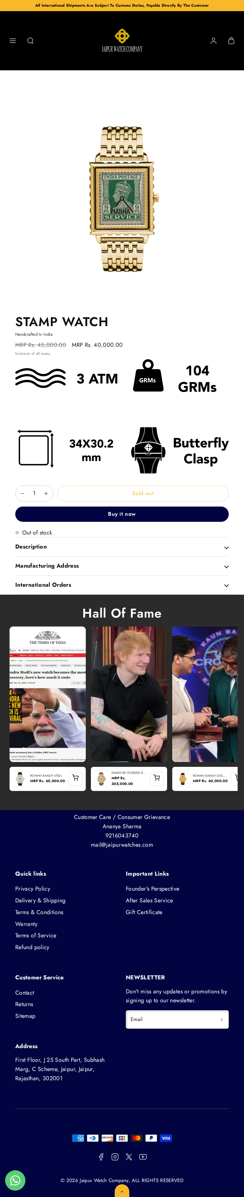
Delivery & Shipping (40, 900)
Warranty (26, 924)
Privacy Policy (32, 889)
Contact (24, 993)
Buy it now (122, 514)
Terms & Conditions (39, 912)
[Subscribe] (222, 1019)
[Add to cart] (75, 779)
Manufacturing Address (47, 566)
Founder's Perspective (153, 889)
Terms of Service (36, 935)
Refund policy (32, 947)
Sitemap (25, 1016)
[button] (12, 40)
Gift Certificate (144, 912)
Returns (24, 1004)
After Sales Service (149, 900)
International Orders (43, 585)
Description (31, 546)
